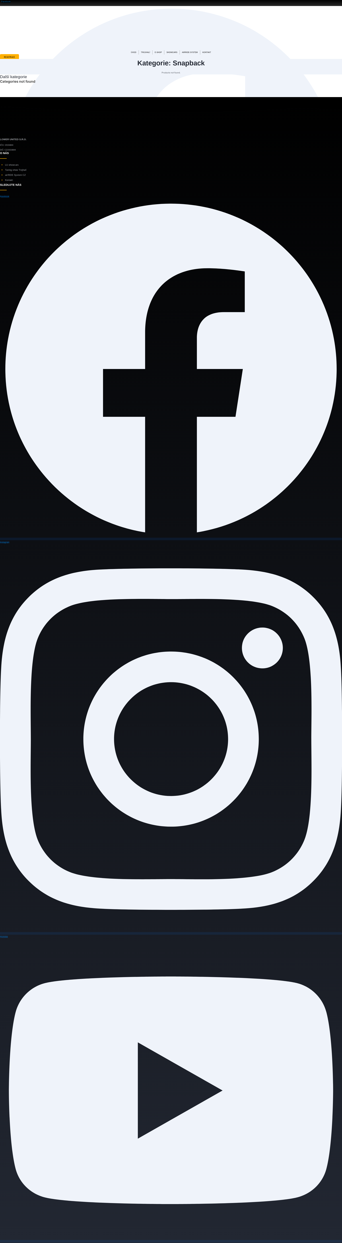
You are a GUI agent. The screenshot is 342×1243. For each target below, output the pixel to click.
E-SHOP (158, 52)
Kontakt (206, 52)
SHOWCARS (171, 52)
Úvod (133, 52)
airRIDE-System (190, 52)
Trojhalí (145, 52)
